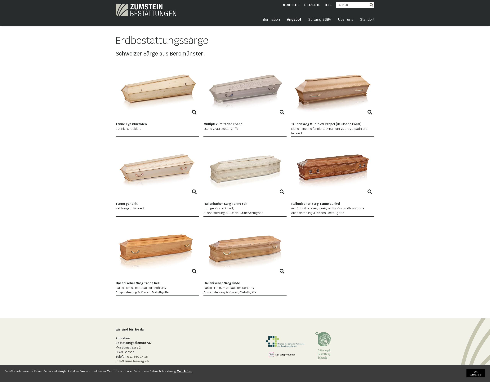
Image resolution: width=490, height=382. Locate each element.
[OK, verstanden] (475, 373)
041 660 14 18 (137, 357)
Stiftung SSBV (319, 19)
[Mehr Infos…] (184, 371)
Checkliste (312, 5)
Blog (328, 5)
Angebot (294, 19)
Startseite (291, 5)
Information (270, 19)
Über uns (345, 19)
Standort (367, 19)
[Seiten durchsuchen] (371, 5)
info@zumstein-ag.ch (132, 361)
